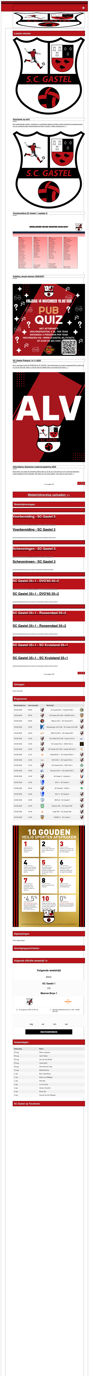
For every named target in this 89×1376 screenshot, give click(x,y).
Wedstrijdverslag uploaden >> (49, 494)
